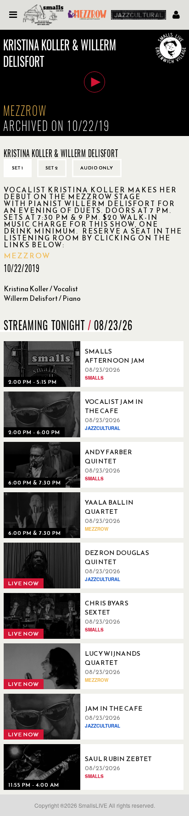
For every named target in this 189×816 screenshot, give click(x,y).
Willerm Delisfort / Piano (42, 298)
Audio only (96, 167)
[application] (94, 83)
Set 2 (51, 167)
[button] (94, 81)
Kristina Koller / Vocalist (41, 288)
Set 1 (17, 167)
